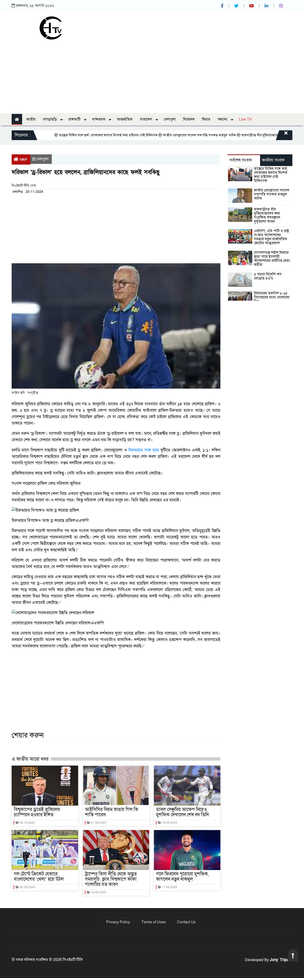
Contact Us (186, 922)
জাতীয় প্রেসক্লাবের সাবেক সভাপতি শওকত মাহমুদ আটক (183, 135)
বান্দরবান (99, 119)
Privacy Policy (118, 922)
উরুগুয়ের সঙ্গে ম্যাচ (143, 450)
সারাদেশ (146, 119)
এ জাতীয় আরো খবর (30, 759)
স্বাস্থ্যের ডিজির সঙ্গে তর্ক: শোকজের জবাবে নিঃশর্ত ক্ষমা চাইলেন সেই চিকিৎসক (92, 135)
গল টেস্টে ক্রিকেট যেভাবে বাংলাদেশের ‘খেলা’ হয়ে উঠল (39, 876)
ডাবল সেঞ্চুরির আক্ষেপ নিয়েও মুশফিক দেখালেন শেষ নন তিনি (182, 812)
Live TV (245, 119)
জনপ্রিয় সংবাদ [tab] (273, 160)
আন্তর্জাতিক (125, 119)
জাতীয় (30, 119)
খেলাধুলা (170, 119)
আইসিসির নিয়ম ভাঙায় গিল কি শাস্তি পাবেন (111, 812)
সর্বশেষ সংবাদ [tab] (240, 160)
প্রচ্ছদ (23, 159)
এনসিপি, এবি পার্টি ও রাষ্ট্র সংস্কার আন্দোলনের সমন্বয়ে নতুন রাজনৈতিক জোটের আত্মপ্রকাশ (271, 237)
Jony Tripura (281, 960)
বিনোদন (189, 119)
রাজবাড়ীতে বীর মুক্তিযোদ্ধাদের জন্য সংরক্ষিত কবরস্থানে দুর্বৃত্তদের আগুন (267, 215)
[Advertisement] (152, 75)
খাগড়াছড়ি (50, 119)
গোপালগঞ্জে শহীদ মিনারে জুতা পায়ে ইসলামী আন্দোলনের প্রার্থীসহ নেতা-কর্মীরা (272, 258)
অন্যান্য (223, 119)
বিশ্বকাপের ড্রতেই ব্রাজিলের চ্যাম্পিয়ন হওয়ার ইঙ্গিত (37, 812)
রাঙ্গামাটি (74, 119)
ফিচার (206, 119)
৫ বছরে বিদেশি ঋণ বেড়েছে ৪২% (267, 276)
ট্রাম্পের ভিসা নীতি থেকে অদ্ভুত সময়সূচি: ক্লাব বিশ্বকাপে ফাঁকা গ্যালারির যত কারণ (111, 879)
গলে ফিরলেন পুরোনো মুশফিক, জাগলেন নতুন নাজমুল (182, 876)
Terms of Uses (153, 922)
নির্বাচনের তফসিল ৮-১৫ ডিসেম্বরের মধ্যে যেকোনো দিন (272, 297)
